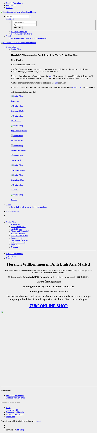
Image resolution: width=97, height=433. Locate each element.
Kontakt (9, 8)
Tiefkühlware (16, 229)
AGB (8, 408)
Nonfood (14, 247)
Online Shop (11, 47)
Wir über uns (11, 5)
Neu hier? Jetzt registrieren (21, 34)
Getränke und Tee (18, 242)
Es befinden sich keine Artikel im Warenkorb (29, 38)
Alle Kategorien (12, 211)
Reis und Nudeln (18, 233)
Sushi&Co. (15, 245)
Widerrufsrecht (12, 410)
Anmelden (17, 28)
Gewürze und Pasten (19, 236)
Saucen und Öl (17, 238)
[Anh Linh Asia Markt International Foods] (18, 12)
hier (50, 76)
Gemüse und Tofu (18, 227)
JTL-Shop (20, 430)
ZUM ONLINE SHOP (48, 305)
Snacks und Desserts (19, 240)
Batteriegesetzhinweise (15, 412)
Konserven (15, 224)
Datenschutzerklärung (14, 414)
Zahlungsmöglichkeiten (15, 398)
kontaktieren (77, 87)
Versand (37, 421)
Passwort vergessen (19, 31)
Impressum (10, 417)
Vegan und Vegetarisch (20, 231)
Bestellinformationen (14, 3)
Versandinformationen (15, 395)
